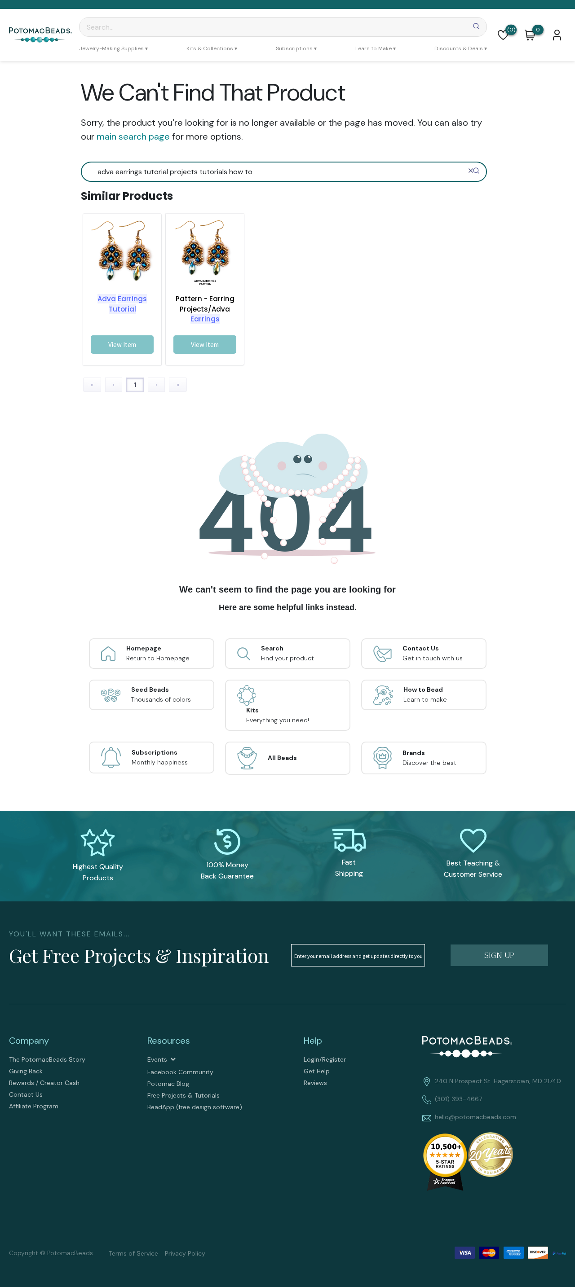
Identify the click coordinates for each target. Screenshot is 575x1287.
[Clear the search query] (470, 170)
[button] (503, 35)
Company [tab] (29, 1040)
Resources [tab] (168, 1040)
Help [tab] (313, 1040)
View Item (122, 344)
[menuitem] (113, 48)
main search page (133, 136)
